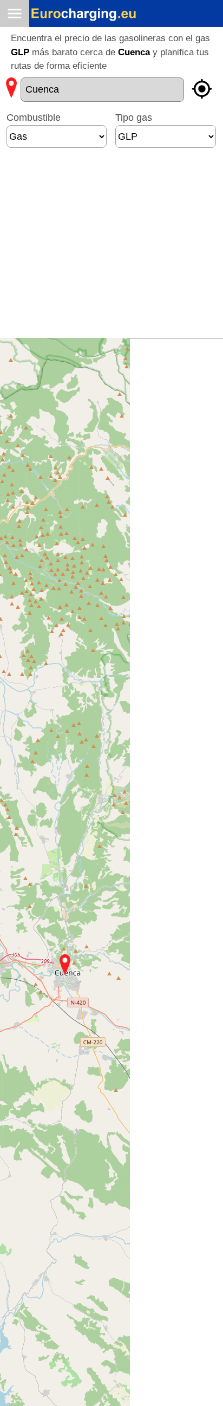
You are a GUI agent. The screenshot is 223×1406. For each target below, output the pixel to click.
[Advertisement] (109, 247)
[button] (65, 964)
